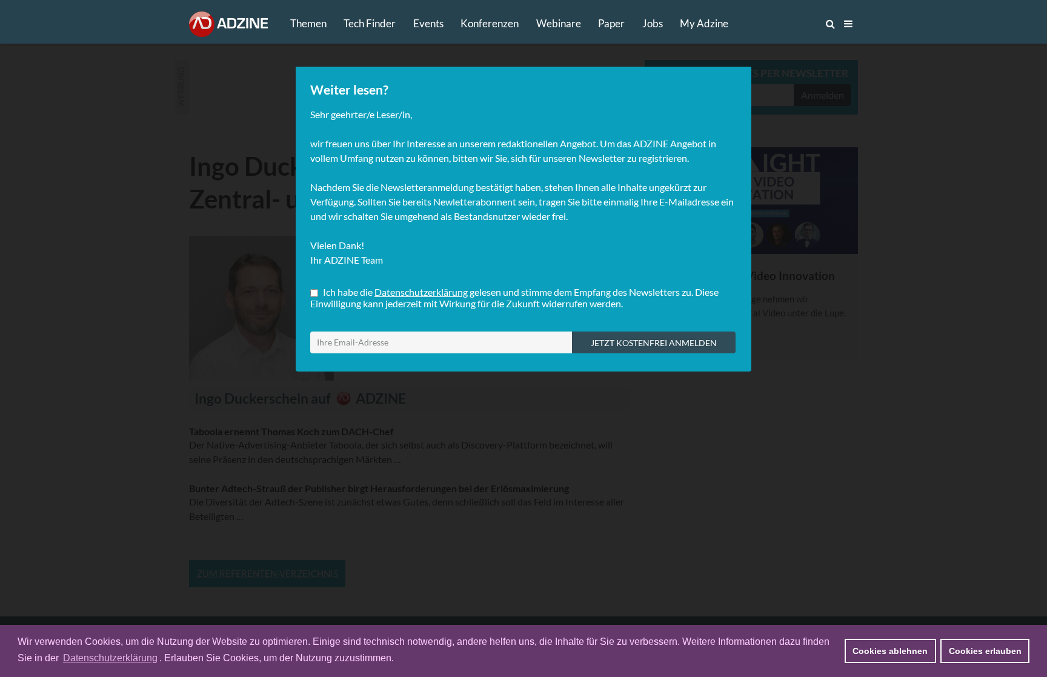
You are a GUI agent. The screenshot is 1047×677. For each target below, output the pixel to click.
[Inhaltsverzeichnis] (848, 23)
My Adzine (704, 23)
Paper (611, 23)
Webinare (558, 23)
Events (428, 23)
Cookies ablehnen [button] (890, 651)
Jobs (652, 23)
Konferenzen (489, 23)
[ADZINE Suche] (790, 23)
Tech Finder (370, 23)
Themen (308, 23)
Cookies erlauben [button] (985, 651)
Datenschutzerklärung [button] (110, 658)
